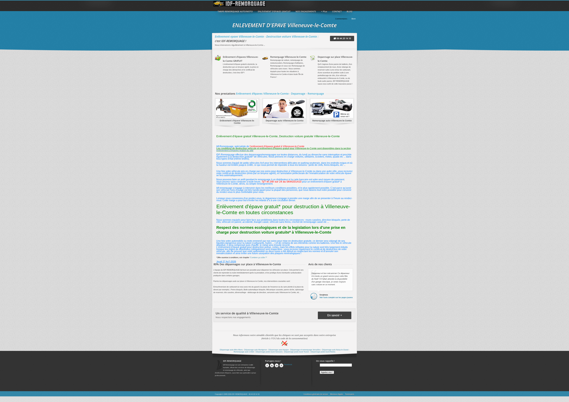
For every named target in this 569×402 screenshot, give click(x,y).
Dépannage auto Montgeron (255, 350)
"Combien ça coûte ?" (258, 258)
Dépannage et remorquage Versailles (305, 350)
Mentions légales (336, 394)
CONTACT (337, 11)
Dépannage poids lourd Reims (323, 352)
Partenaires (349, 394)
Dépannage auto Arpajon (278, 350)
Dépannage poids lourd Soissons (269, 352)
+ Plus (324, 11)
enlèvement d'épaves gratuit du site (234, 150)
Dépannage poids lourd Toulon (296, 352)
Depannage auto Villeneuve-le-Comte (284, 120)
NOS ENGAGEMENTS (306, 11)
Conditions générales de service (315, 394)
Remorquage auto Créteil (244, 352)
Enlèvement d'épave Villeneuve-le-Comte (237, 121)
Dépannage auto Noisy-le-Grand (335, 350)
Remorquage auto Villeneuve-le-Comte (332, 120)
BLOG (349, 11)
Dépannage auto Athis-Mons (231, 350)
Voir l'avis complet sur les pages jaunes (336, 297)
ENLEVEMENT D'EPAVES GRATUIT (274, 11)
